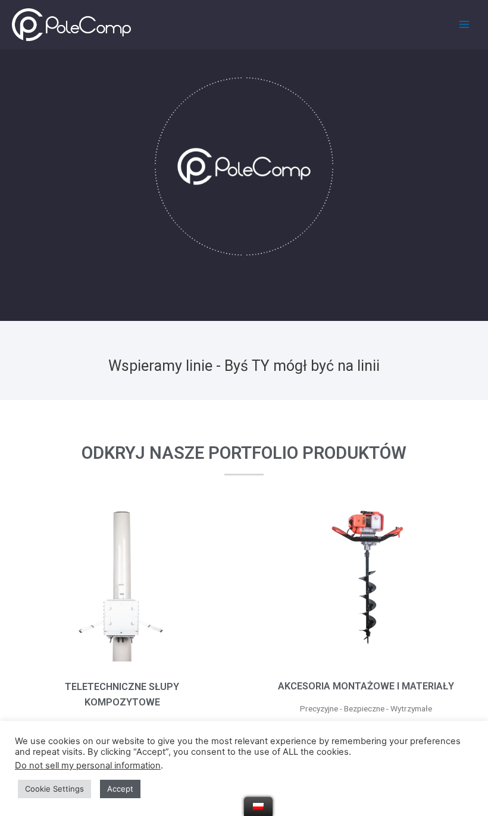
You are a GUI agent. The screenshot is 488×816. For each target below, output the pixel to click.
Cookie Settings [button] (54, 788)
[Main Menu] (464, 24)
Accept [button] (120, 788)
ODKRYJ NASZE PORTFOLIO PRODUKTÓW (244, 453)
